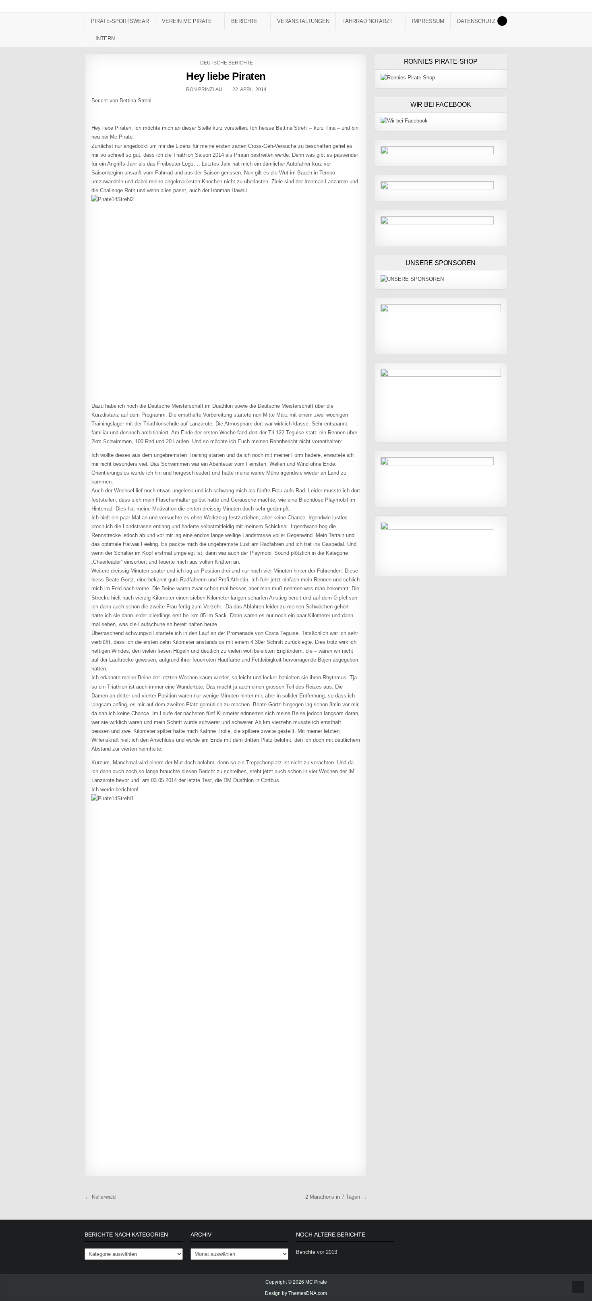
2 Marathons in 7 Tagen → (336, 1197)
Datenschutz (476, 21)
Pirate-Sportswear (120, 21)
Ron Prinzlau (204, 89)
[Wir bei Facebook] (404, 121)
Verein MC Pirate (187, 21)
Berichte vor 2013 (316, 1252)
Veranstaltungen (303, 21)
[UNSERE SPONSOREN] (412, 279)
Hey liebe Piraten (226, 76)
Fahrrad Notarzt (367, 21)
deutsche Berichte (226, 63)
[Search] (502, 21)
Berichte (244, 21)
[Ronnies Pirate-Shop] (408, 78)
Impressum (428, 21)
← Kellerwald (100, 1197)
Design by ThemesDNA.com (296, 1293)
